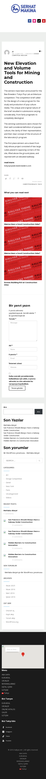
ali (13, 51)
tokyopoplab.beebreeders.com (17, 165)
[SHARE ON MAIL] (22, 178)
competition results (30, 184)
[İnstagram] (34, 21)
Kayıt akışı (10, 614)
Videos (8, 497)
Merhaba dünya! (10, 425)
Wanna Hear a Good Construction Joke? (22, 224)
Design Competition (14, 479)
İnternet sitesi (15, 363)
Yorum (12, 319)
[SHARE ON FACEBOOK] (10, 178)
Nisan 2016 (10, 589)
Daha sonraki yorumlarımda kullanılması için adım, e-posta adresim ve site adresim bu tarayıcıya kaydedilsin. (22, 380)
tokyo (40, 184)
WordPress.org (12, 622)
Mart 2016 (10, 593)
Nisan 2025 (10, 585)
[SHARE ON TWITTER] (6, 178)
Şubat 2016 (10, 597)
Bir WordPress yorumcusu (14, 453)
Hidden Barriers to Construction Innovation (21, 438)
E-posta (13, 354)
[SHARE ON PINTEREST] (18, 178)
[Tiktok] (39, 21)
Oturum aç (10, 610)
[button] (23, 654)
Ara (5, 407)
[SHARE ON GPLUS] (14, 178)
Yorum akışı (10, 618)
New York (24, 55)
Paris (8, 490)
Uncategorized (12, 494)
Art (7, 475)
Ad (11, 345)
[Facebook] (29, 21)
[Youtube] (44, 21)
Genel (8, 482)
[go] (39, 460)
